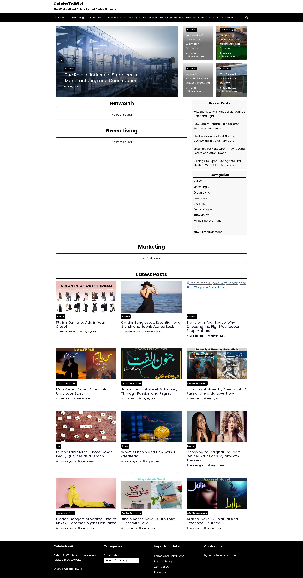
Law (188, 17)
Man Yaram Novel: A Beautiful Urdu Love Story (82, 391)
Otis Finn (64, 398)
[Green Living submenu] (211, 192)
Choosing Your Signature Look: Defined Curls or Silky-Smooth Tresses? (213, 456)
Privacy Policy (163, 561)
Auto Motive (150, 17)
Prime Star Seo (67, 331)
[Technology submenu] (211, 209)
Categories (111, 555)
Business (70, 68)
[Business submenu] (206, 198)
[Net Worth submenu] (208, 181)
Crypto (125, 446)
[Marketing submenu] (208, 187)
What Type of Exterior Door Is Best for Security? (231, 78)
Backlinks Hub (132, 331)
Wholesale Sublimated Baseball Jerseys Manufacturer (198, 78)
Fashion (61, 316)
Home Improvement (171, 17)
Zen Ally (193, 53)
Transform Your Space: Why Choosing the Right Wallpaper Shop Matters (213, 326)
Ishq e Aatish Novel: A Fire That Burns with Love (148, 520)
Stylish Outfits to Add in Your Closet (80, 324)
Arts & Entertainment (221, 17)
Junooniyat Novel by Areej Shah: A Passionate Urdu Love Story (217, 391)
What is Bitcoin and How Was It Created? (148, 454)
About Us (160, 572)
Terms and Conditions (169, 556)
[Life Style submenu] (207, 204)
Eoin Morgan (230, 88)
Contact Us (161, 567)
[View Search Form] (247, 17)
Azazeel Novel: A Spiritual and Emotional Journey (212, 520)
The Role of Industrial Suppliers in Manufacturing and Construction (101, 78)
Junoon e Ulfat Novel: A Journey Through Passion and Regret (149, 391)
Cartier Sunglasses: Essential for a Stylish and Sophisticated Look (151, 324)
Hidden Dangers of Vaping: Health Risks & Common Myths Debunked (86, 520)
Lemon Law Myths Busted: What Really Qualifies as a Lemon (84, 454)
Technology (226, 29)
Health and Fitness (66, 513)
